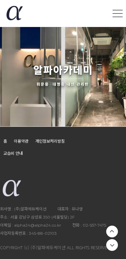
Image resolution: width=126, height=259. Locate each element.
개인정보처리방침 (50, 141)
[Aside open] (118, 13)
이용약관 (21, 141)
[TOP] (112, 231)
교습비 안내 (13, 153)
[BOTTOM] (112, 245)
